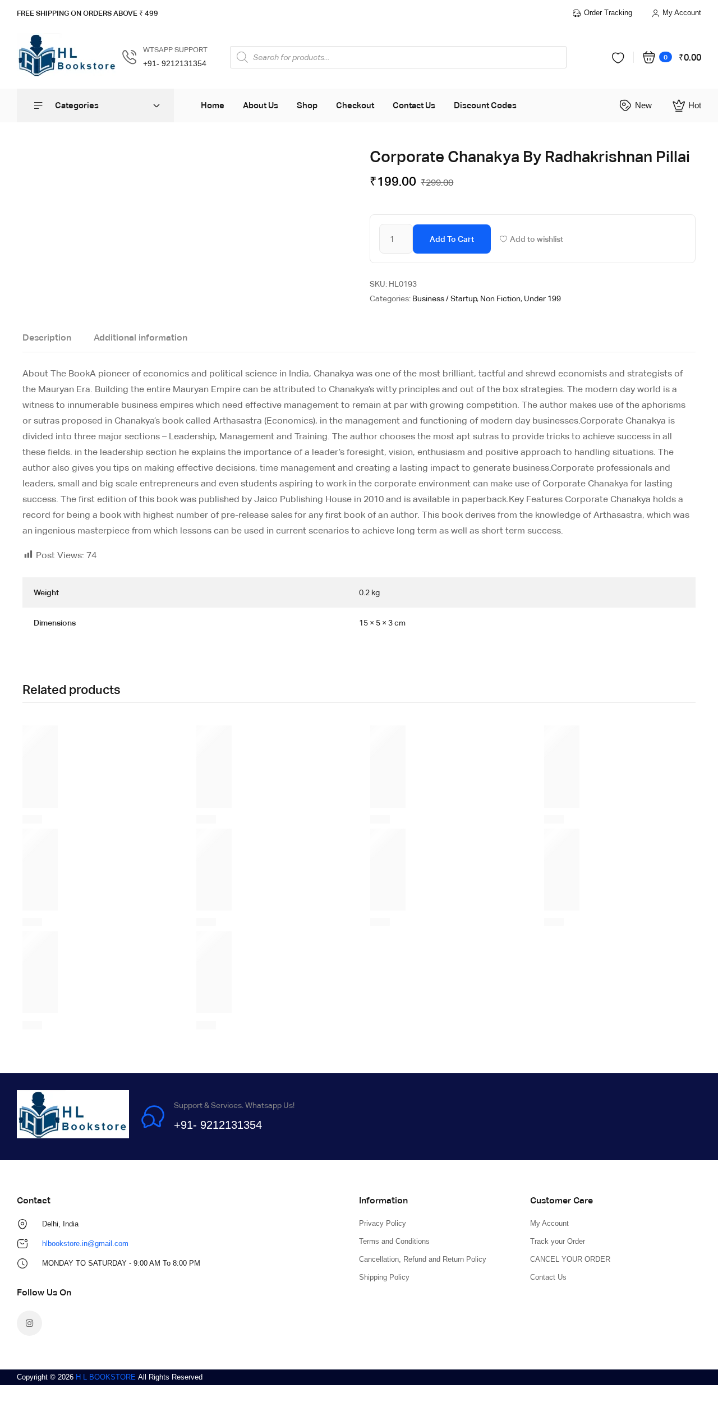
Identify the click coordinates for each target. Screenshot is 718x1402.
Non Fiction (500, 298)
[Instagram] (29, 1323)
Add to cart (452, 239)
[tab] (46, 340)
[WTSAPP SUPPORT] (129, 57)
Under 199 (542, 298)
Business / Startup (444, 298)
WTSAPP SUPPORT (175, 49)
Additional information (140, 337)
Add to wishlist (536, 239)
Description (46, 337)
